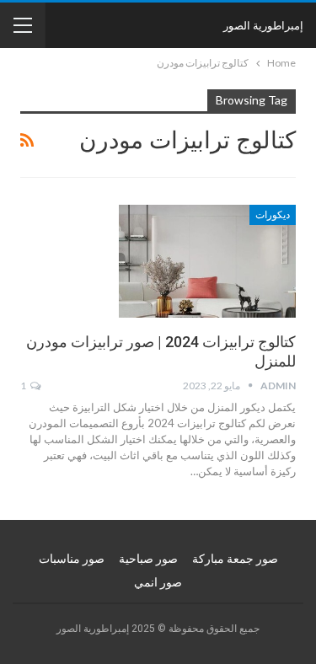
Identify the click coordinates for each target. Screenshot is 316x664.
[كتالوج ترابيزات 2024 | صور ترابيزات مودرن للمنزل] (207, 261)
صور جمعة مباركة (235, 558)
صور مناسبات (71, 558)
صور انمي (158, 582)
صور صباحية (148, 558)
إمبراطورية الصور (263, 25)
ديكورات (272, 215)
